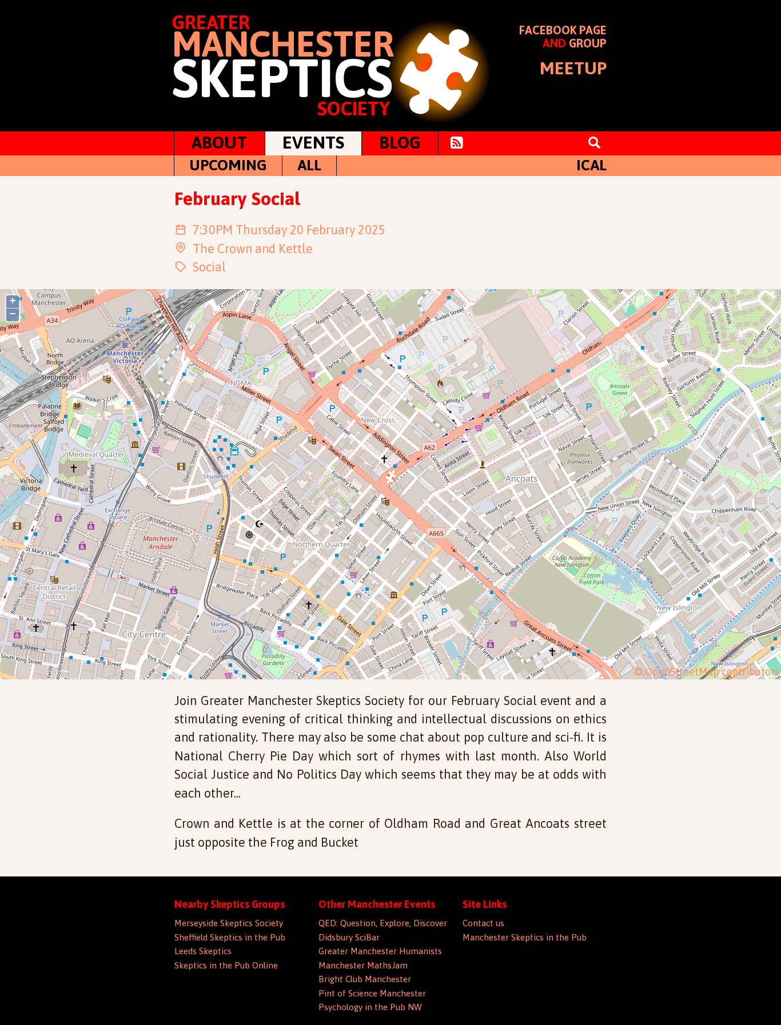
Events (313, 142)
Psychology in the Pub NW (370, 1007)
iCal (591, 165)
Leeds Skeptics (203, 951)
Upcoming (228, 165)
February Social (237, 198)
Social (209, 267)
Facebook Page (563, 30)
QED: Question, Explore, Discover (382, 923)
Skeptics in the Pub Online (226, 965)
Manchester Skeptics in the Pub (525, 937)
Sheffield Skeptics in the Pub (229, 937)
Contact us (483, 923)
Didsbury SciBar (349, 937)
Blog (400, 142)
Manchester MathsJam (363, 965)
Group (588, 43)
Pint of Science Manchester (372, 993)
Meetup (573, 68)
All (309, 165)
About (219, 142)
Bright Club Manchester (364, 979)
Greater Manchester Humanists (380, 951)
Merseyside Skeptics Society (228, 923)
